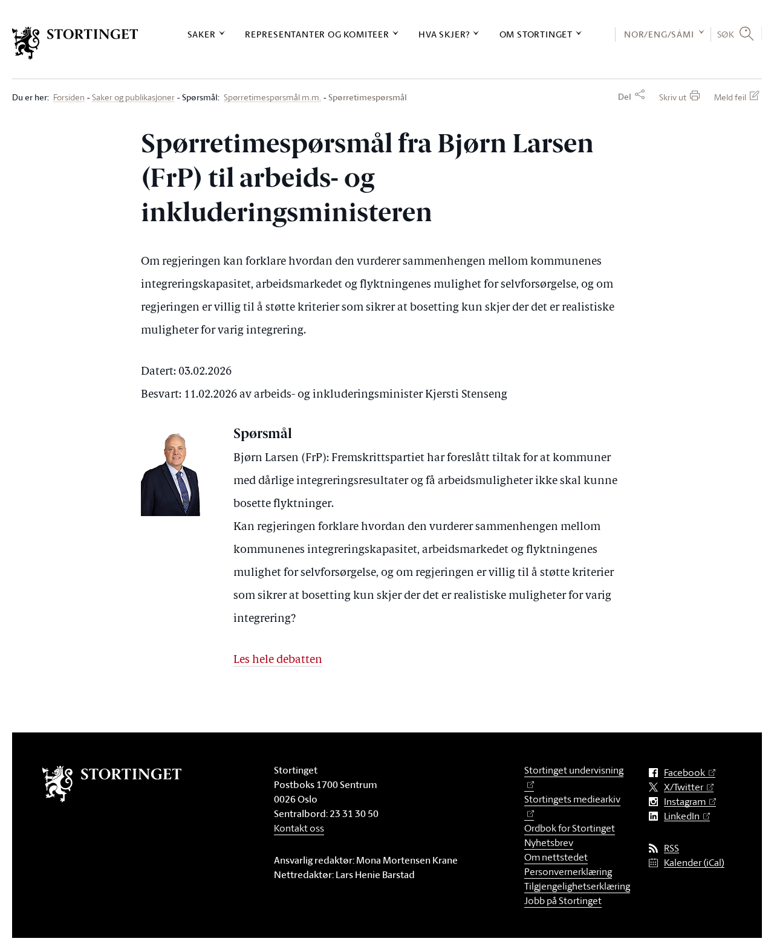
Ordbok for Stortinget (569, 828)
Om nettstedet (556, 857)
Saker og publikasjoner (133, 97)
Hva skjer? (444, 34)
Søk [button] (726, 34)
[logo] (75, 43)
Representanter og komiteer (317, 34)
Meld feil (730, 97)
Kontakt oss (299, 828)
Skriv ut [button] (672, 97)
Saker (201, 34)
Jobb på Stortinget (563, 900)
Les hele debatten (277, 660)
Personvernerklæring (568, 871)
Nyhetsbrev (548, 842)
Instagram (685, 802)
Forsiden (69, 97)
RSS (671, 848)
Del (624, 97)
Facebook (684, 772)
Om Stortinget (536, 34)
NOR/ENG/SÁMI (659, 34)
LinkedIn (682, 816)
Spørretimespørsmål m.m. (272, 97)
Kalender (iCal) (694, 863)
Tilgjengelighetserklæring (577, 886)
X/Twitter (683, 787)
